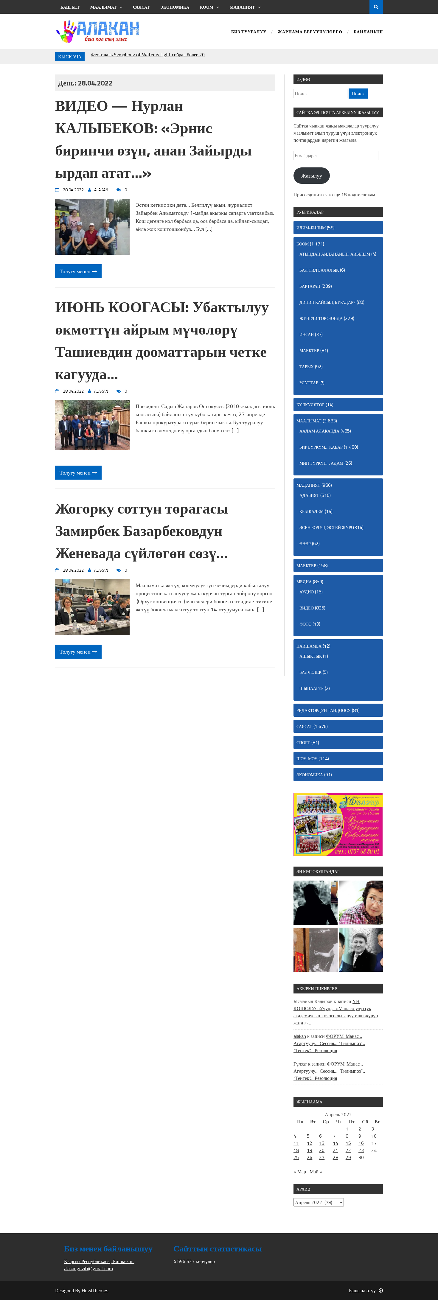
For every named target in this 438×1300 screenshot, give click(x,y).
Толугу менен (76, 271)
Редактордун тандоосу (323, 710)
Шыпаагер (311, 688)
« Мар (299, 1171)
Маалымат (103, 7)
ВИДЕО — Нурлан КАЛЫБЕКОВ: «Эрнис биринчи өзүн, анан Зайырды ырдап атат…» (153, 139)
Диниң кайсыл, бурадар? (327, 302)
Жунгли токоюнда (321, 318)
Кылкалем (311, 511)
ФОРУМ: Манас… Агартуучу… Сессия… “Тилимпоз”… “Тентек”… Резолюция (329, 1043)
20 (321, 1150)
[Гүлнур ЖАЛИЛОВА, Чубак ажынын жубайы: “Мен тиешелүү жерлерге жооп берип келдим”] (315, 903)
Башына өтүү (362, 1290)
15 (348, 1143)
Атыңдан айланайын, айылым (334, 254)
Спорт (303, 742)
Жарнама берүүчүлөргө (310, 32)
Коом (206, 7)
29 (348, 1157)
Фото (305, 624)
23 (361, 1150)
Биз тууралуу (248, 32)
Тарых (306, 366)
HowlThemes (95, 1290)
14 (335, 1143)
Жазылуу (311, 176)
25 (296, 1157)
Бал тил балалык (319, 270)
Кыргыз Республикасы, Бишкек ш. (99, 1261)
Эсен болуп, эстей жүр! (325, 527)
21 (335, 1150)
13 (321, 1143)
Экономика (174, 7)
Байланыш (368, 32)
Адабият (309, 495)
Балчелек (310, 672)
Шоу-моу (306, 758)
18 (296, 1150)
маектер (309, 350)
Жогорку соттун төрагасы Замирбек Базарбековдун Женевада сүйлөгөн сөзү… (141, 530)
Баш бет (70, 7)
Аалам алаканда (319, 431)
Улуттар (308, 383)
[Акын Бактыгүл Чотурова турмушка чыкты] (361, 903)
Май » (316, 1171)
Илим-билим (311, 228)
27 (321, 1157)
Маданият (242, 7)
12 (309, 1143)
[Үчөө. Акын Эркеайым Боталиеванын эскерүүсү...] (361, 951)
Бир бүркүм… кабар (321, 447)
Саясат (141, 7)
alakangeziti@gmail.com (88, 1268)
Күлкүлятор (310, 405)
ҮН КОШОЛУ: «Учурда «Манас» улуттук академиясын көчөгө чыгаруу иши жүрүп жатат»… (335, 1012)
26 (309, 1157)
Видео (306, 608)
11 (296, 1143)
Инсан (306, 334)
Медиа (304, 582)
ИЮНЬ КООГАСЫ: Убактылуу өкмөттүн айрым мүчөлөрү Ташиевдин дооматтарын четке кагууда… (162, 340)
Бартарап (309, 286)
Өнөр (305, 543)
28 (335, 1157)
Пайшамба (308, 646)
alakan (299, 1036)
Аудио (306, 592)
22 (348, 1150)
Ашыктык (310, 656)
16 (361, 1143)
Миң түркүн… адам (321, 463)
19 (309, 1150)
